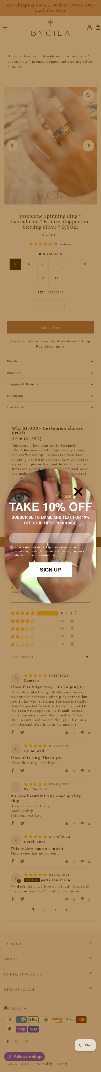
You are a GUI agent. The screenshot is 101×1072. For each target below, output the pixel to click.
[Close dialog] (78, 491)
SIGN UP (50, 569)
